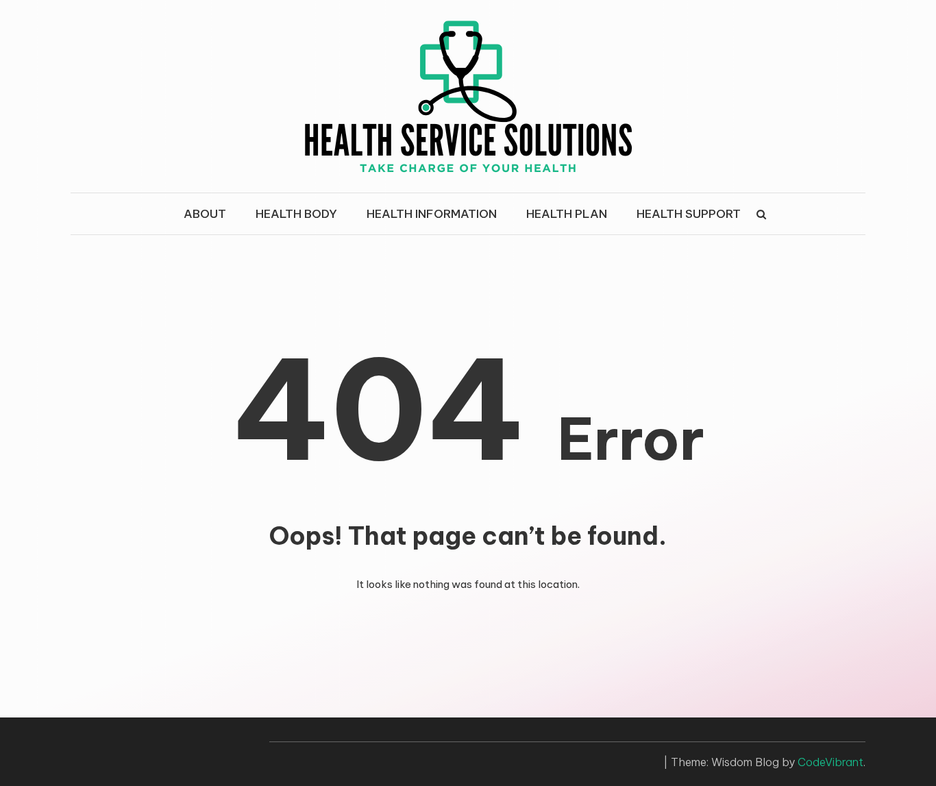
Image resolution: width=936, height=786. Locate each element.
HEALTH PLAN (566, 213)
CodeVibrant (830, 762)
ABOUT (205, 213)
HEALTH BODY (296, 213)
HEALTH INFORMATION (432, 213)
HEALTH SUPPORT (689, 213)
